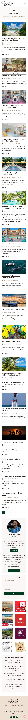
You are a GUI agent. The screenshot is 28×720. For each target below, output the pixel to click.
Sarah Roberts (8, 344)
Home (4, 16)
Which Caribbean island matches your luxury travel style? (13, 39)
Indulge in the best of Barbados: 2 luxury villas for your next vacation (13, 207)
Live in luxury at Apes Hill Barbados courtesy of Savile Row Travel (14, 75)
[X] (14, 717)
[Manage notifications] (24, 716)
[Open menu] (25, 3)
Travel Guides (10, 16)
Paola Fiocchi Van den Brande (12, 43)
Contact (13, 706)
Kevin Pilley (7, 246)
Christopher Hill (8, 280)
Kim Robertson (8, 497)
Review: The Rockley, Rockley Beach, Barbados (11, 174)
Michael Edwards (9, 110)
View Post (5, 54)
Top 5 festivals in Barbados (11, 341)
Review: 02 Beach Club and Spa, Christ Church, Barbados (13, 106)
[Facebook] (11, 717)
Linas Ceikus (8, 312)
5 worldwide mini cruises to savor (13, 309)
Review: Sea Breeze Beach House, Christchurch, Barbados (13, 140)
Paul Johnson (8, 78)
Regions (17, 16)
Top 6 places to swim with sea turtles (12, 494)
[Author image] (2, 43)
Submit (14, 594)
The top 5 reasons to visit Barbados (14, 476)
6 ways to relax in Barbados (11, 459)
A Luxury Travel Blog (10, 712)
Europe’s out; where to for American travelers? (11, 277)
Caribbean (22, 16)
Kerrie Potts (7, 413)
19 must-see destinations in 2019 (13, 442)
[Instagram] (17, 717)
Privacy (20, 706)
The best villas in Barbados (11, 244)
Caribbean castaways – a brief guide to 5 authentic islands (12, 374)
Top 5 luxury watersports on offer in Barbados (14, 409)
